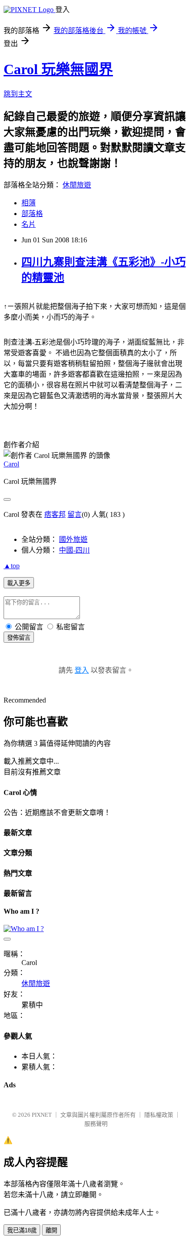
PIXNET (42, 1114)
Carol (11, 464)
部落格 (32, 213)
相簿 (28, 203)
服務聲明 (96, 1123)
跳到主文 (18, 94)
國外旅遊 (73, 539)
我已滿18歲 (22, 1230)
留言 (74, 514)
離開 (51, 1230)
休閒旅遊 (77, 185)
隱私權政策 (158, 1114)
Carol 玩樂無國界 (58, 69)
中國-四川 (74, 550)
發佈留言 (18, 637)
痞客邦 (55, 514)
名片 (28, 224)
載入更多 (18, 583)
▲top (12, 566)
